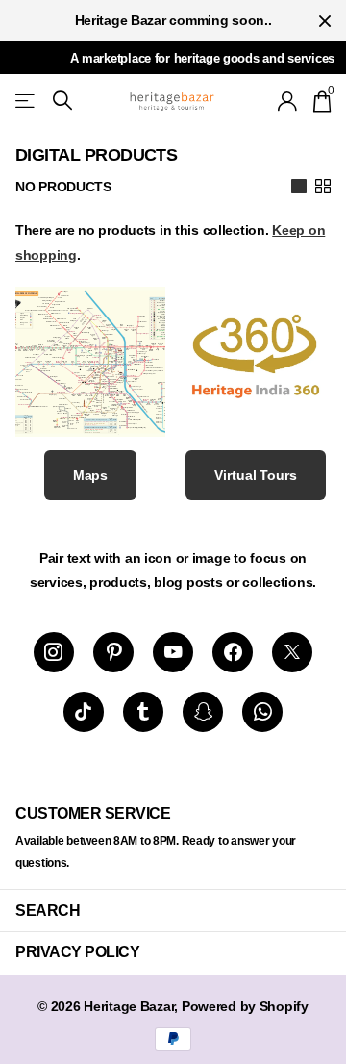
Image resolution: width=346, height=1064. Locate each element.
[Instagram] (54, 652)
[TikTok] (83, 712)
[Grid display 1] (299, 186)
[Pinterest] (113, 652)
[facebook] (232, 652)
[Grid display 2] (323, 186)
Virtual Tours (255, 475)
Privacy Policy (77, 952)
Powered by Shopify (245, 1006)
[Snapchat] (203, 712)
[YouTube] (173, 652)
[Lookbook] (90, 398)
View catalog (26, 100)
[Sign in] (288, 101)
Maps (90, 475)
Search (47, 910)
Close (325, 20)
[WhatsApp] (262, 712)
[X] (292, 652)
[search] (62, 100)
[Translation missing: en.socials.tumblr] (143, 712)
